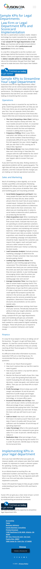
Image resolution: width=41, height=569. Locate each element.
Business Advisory (12, 525)
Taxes (8, 523)
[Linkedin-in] (19, 557)
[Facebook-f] (17, 557)
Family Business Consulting (16, 528)
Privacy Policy (23, 564)
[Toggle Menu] (34, 7)
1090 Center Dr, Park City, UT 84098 (19, 541)
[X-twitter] (21, 557)
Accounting (10, 521)
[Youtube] (24, 557)
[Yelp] (26, 557)
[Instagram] (14, 557)
